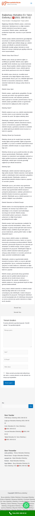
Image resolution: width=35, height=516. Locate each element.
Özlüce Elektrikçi (12, 503)
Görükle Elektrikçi (24, 501)
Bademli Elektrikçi (5, 510)
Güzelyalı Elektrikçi (29, 499)
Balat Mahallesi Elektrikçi (20, 458)
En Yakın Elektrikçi (6, 501)
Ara (3, 403)
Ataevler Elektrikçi (17, 510)
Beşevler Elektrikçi (18, 508)
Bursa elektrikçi (22, 493)
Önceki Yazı (17, 307)
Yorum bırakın (6, 21)
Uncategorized (15, 21)
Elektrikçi (15, 501)
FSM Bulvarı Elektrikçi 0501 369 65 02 (15, 417)
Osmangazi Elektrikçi (28, 497)
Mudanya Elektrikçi (17, 499)
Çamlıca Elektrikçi (6, 508)
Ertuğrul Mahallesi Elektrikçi (21, 455)
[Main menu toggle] (31, 3)
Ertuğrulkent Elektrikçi (14, 505)
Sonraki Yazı (17, 312)
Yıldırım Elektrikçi (5, 499)
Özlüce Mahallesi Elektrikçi (22, 453)
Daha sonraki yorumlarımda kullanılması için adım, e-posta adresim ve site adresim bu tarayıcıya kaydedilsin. (16, 375)
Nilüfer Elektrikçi (16, 497)
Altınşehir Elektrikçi (28, 510)
